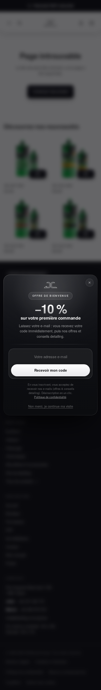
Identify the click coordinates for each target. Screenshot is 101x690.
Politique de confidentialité (50, 397)
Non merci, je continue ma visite (50, 406)
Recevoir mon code (50, 370)
